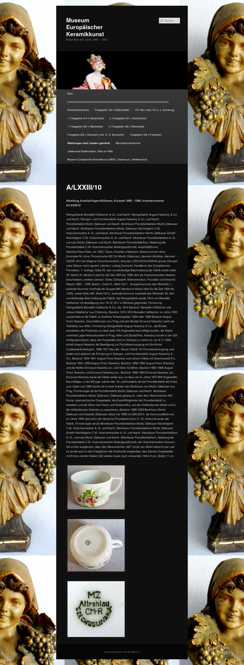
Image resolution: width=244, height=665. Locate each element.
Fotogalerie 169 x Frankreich (145, 134)
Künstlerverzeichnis (78, 110)
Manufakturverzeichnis (128, 143)
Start (70, 93)
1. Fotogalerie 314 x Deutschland (85, 118)
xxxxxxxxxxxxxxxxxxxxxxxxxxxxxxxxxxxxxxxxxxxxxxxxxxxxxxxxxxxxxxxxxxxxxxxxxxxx (118, 101)
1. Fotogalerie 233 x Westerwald (85, 126)
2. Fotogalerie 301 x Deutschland (128, 118)
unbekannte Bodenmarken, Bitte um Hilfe (90, 151)
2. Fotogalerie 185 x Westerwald (126, 126)
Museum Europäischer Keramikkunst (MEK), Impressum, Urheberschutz (107, 159)
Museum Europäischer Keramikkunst (85, 27)
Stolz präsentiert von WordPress (122, 652)
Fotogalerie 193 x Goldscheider (112, 110)
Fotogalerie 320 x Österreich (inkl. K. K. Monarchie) (95, 134)
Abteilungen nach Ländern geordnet (88, 143)
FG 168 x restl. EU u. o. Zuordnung (154, 110)
